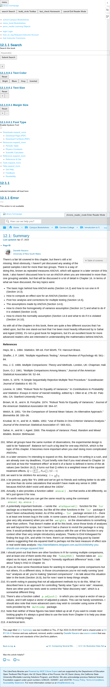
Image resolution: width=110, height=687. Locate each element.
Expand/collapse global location (105, 227)
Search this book (7, 48)
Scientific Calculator (14, 152)
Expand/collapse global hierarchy (6, 227)
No (18, 660)
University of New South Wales (27, 254)
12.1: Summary (25, 630)
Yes (8, 660)
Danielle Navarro (20, 251)
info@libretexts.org (65, 683)
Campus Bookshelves (39, 227)
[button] (10, 173)
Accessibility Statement (13, 683)
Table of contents (95, 260)
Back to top (8, 646)
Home (16, 227)
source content (90, 633)
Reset (4, 77)
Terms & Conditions (95, 680)
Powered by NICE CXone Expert (43, 671)
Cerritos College (67, 227)
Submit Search (8, 57)
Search (7, 221)
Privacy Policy (79, 680)
